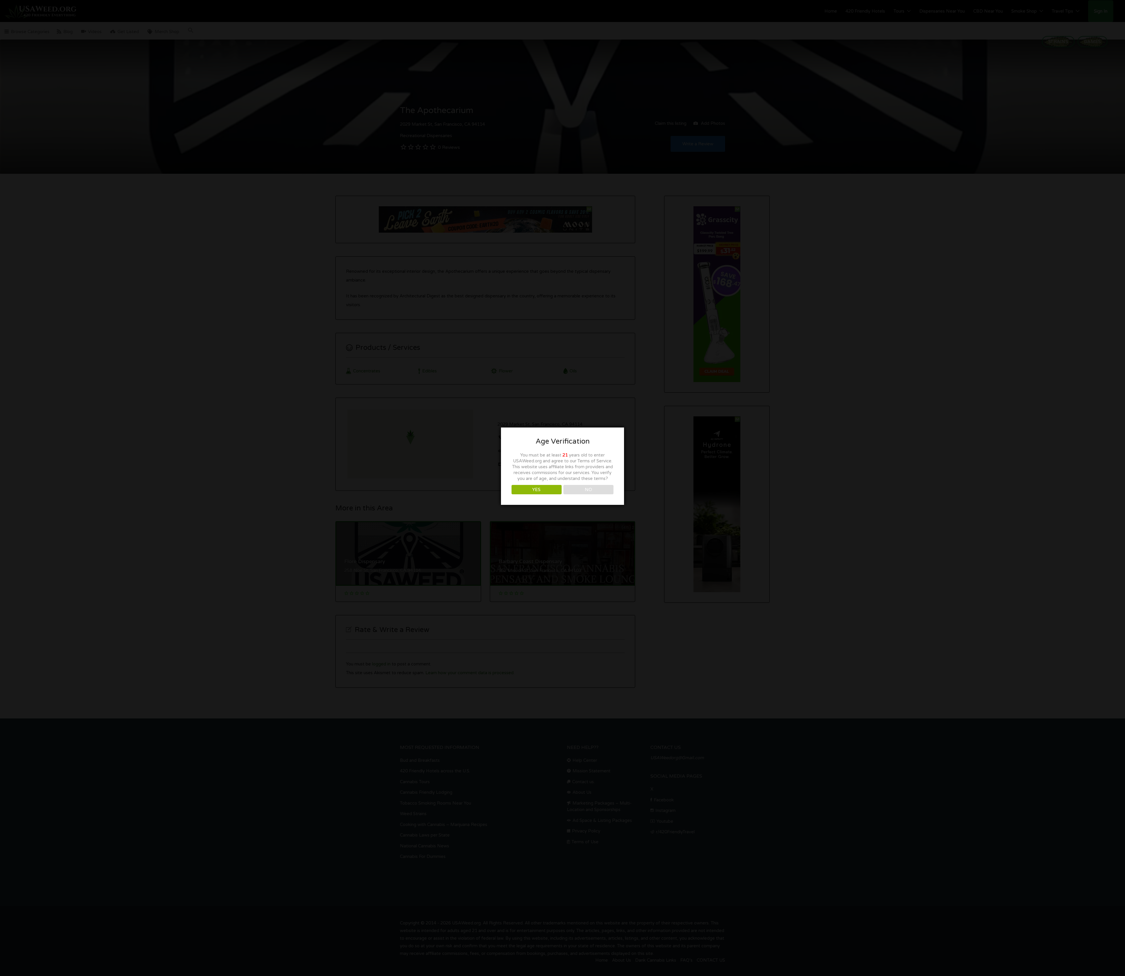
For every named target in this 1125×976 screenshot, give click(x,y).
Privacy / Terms (563, 546)
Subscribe (562, 490)
